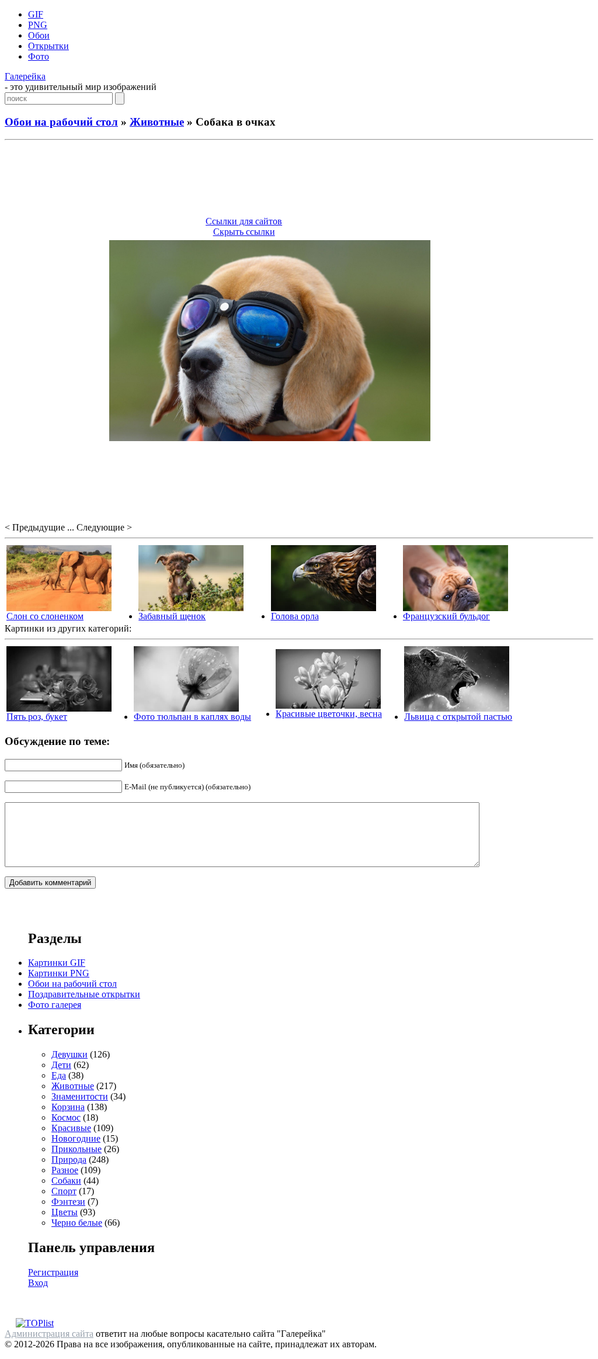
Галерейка (25, 76)
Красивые (71, 1128)
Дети (61, 1065)
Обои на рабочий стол (61, 122)
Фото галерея (54, 1005)
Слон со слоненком (45, 616)
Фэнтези (68, 1202)
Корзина (68, 1107)
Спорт (64, 1191)
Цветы (64, 1212)
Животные (157, 122)
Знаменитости (79, 1096)
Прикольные (76, 1149)
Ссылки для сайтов (244, 221)
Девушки (69, 1054)
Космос (66, 1117)
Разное (64, 1170)
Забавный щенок (172, 616)
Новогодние (75, 1138)
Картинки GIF (56, 963)
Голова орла (295, 616)
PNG (37, 25)
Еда (58, 1075)
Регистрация (53, 1272)
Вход (38, 1283)
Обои (39, 35)
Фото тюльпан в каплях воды (192, 717)
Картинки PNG (58, 973)
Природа (68, 1159)
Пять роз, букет (36, 717)
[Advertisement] (299, 180)
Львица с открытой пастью (458, 717)
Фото (38, 56)
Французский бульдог (446, 616)
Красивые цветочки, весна (329, 714)
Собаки (66, 1180)
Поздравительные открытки (84, 994)
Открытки (48, 46)
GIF (35, 14)
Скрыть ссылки (244, 232)
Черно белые (76, 1223)
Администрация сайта (49, 1334)
